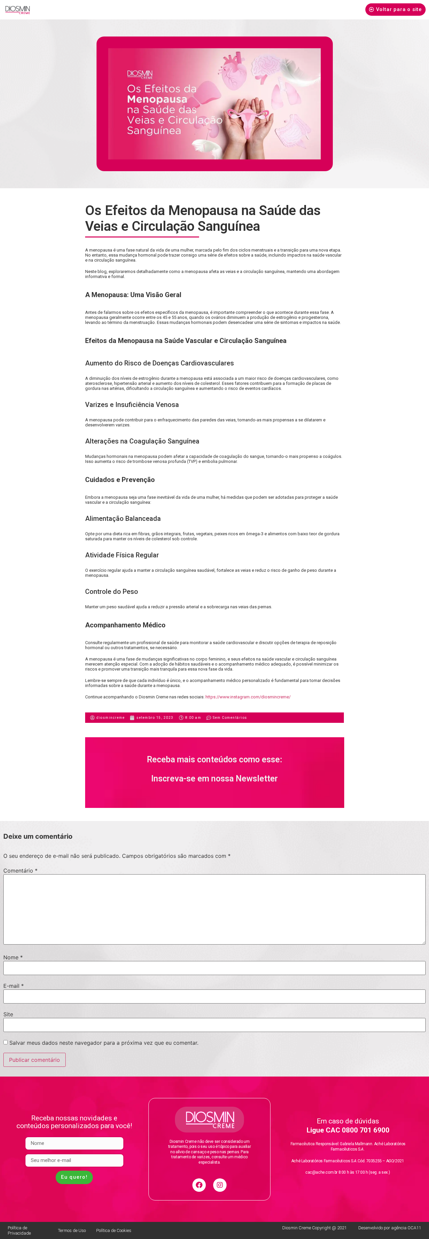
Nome (13, 957)
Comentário (20, 870)
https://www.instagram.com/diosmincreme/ (248, 696)
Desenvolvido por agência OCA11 (389, 1227)
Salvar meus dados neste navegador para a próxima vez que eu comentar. (103, 1042)
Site (8, 1014)
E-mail (13, 985)
